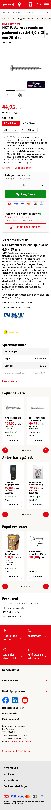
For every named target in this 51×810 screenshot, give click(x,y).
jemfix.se (8, 774)
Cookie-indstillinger (15, 786)
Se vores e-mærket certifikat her (16, 751)
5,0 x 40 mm (29, 130)
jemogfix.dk (10, 767)
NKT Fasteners (11, 23)
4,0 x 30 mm (30, 123)
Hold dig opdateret (14, 691)
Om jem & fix (10, 680)
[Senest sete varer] (48, 34)
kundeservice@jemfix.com (19, 741)
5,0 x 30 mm (11, 130)
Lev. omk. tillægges (10, 112)
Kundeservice (10, 670)
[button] (23, 450)
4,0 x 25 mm (11, 123)
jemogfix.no (10, 780)
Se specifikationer (24, 168)
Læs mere (7, 168)
